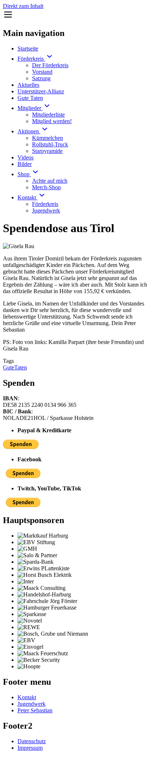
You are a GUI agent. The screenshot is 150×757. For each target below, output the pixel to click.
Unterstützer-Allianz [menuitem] (40, 91)
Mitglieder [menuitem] (30, 108)
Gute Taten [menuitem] (30, 98)
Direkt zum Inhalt (23, 6)
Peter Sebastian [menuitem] (34, 710)
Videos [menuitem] (25, 157)
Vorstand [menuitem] (42, 72)
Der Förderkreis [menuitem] (50, 65)
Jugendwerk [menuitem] (46, 210)
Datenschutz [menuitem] (31, 741)
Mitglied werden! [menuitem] (52, 121)
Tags (8, 361)
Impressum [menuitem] (30, 748)
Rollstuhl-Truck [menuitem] (50, 144)
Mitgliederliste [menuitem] (48, 115)
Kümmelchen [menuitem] (47, 138)
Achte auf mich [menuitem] (49, 181)
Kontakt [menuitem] (27, 197)
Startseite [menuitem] (27, 48)
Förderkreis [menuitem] (31, 59)
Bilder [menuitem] (24, 164)
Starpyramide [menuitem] (47, 151)
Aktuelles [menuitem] (28, 85)
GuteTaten (15, 367)
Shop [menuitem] (24, 174)
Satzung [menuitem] (41, 78)
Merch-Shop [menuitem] (46, 187)
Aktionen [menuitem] (28, 131)
